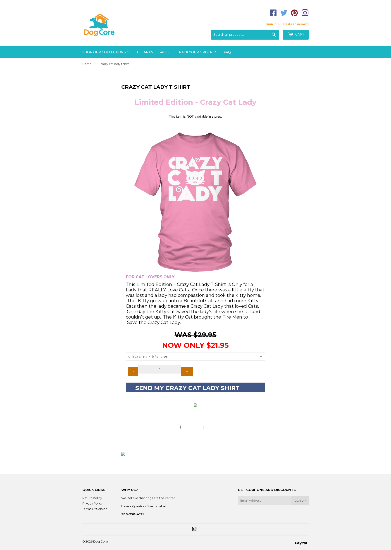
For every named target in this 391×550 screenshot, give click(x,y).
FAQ (227, 52)
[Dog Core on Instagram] (194, 529)
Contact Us (237, 427)
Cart (299, 34)
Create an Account (295, 24)
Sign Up (300, 500)
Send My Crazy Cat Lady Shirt (195, 388)
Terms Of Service (94, 509)
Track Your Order (195, 52)
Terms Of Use (192, 427)
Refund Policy (215, 427)
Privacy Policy (169, 427)
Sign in (271, 24)
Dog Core (100, 541)
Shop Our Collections (104, 52)
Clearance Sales (153, 52)
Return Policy (92, 498)
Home (87, 64)
